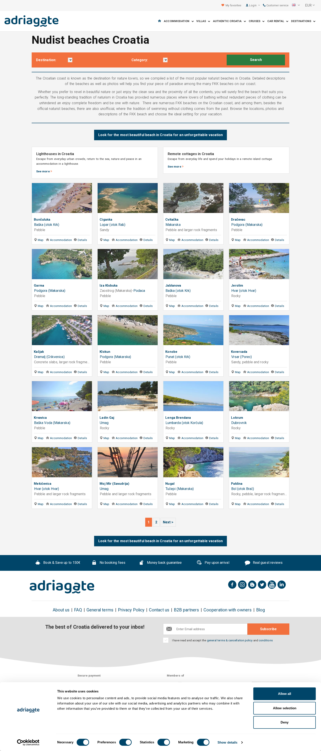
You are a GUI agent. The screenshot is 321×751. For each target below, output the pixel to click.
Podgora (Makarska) (246, 225)
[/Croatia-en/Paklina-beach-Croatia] (259, 463)
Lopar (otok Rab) (112, 225)
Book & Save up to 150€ (61, 563)
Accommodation (177, 21)
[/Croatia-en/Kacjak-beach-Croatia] (62, 331)
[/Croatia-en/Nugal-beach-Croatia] (193, 463)
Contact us (159, 610)
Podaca (139, 291)
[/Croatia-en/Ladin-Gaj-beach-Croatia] (128, 397)
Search (256, 60)
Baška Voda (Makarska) (52, 423)
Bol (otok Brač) (242, 489)
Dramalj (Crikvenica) (49, 357)
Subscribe (268, 629)
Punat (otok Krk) (178, 357)
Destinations (302, 21)
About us (61, 610)
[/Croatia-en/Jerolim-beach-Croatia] (259, 265)
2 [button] (156, 522)
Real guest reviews (267, 563)
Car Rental (276, 21)
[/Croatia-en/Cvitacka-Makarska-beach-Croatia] (193, 199)
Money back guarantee (164, 563)
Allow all (284, 694)
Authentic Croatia (228, 21)
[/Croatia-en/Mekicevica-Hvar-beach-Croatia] (62, 463)
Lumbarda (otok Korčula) (184, 423)
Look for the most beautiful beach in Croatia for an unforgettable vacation (160, 135)
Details (82, 240)
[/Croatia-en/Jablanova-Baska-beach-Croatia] (193, 265)
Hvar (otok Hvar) (243, 291)
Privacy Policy (131, 610)
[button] (296, 5)
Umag (104, 423)
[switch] (125, 742)
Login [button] (253, 5)
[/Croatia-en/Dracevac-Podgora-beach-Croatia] (259, 199)
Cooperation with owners (228, 610)
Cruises (255, 21)
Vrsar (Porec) (241, 357)
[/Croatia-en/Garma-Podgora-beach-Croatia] (62, 265)
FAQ (78, 610)
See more (43, 171)
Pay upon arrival (216, 563)
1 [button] (149, 522)
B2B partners (186, 610)
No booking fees (112, 563)
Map (40, 240)
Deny (284, 722)
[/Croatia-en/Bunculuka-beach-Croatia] (62, 199)
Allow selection (284, 708)
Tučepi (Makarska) (180, 489)
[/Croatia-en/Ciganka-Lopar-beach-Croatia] (128, 199)
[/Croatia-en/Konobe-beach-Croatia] (193, 331)
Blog (260, 610)
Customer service (277, 5)
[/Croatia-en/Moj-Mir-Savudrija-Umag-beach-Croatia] (128, 463)
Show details (227, 742)
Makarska (173, 225)
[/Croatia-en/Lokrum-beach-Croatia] (259, 397)
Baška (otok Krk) (46, 225)
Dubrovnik (239, 423)
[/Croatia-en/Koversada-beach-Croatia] (259, 331)
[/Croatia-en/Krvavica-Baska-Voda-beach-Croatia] (62, 397)
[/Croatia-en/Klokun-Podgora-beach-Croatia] (128, 331)
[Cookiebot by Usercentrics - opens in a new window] (28, 742)
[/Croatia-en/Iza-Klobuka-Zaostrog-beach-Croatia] (128, 265)
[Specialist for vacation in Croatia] (62, 587)
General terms (99, 610)
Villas (202, 21)
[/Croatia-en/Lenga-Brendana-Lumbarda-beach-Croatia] (193, 397)
